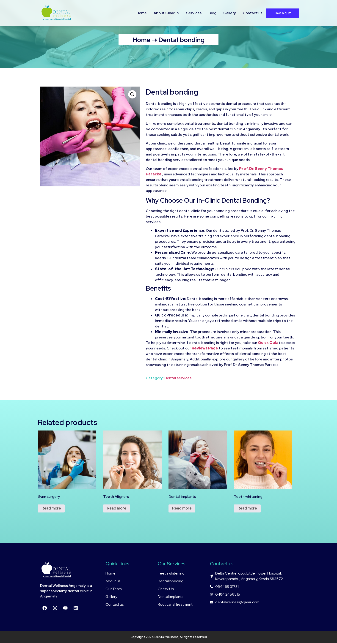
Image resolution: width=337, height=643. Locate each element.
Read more (51, 508)
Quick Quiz (268, 342)
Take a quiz (282, 13)
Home (141, 13)
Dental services (177, 378)
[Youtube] (65, 608)
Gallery (229, 13)
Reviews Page (205, 348)
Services (194, 13)
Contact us (252, 13)
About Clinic (164, 13)
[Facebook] (44, 608)
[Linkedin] (75, 608)
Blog (212, 13)
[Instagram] (55, 608)
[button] (132, 94)
